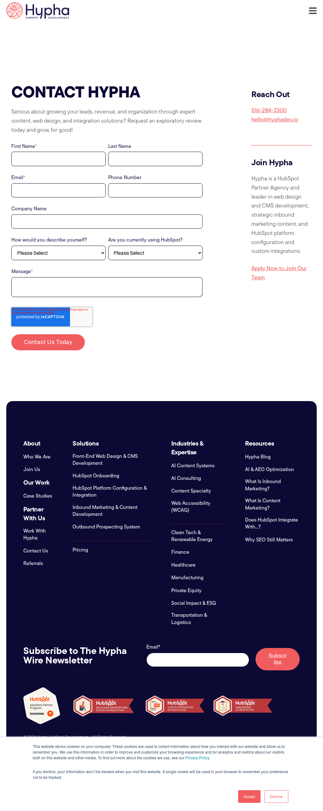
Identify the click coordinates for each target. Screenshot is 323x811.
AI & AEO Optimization (269, 469)
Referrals (33, 563)
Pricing (80, 549)
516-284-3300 (269, 110)
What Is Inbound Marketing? (263, 485)
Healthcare (183, 565)
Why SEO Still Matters (269, 539)
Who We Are (36, 456)
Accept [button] (249, 796)
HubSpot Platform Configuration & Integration (110, 492)
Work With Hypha (34, 534)
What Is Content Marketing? (262, 504)
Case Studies (37, 496)
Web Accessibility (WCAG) (190, 507)
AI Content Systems (192, 465)
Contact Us (35, 550)
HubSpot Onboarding (96, 475)
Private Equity (186, 590)
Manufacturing (187, 577)
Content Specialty (191, 490)
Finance (180, 552)
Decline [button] (276, 796)
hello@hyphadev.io (274, 119)
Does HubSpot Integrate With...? (271, 523)
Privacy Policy (197, 757)
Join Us (31, 469)
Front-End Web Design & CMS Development (105, 460)
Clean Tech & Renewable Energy (192, 536)
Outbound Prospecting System (106, 526)
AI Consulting (186, 478)
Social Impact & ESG (193, 603)
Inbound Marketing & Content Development (105, 511)
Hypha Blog (258, 456)
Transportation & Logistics (189, 619)
